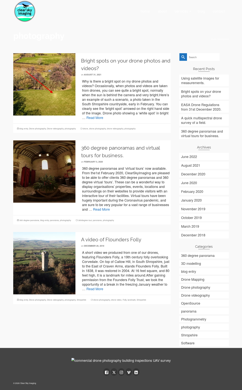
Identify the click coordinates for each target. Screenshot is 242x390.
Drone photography (37, 128)
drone (85, 128)
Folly (124, 300)
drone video (116, 300)
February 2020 (192, 191)
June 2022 (189, 156)
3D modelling (191, 263)
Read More (94, 117)
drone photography (97, 128)
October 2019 (191, 217)
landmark (132, 300)
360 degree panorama (29, 220)
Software (188, 342)
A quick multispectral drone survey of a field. (201, 120)
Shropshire (81, 300)
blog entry (23, 128)
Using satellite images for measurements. (200, 80)
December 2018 (193, 234)
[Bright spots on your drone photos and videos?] (44, 83)
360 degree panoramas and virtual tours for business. (202, 133)
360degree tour (85, 220)
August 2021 (190, 165)
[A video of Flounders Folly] (44, 262)
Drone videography (55, 128)
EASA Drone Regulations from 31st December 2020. (201, 107)
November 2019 (193, 208)
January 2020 (191, 200)
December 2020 (193, 173)
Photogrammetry (193, 319)
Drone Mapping (192, 279)
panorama (54, 220)
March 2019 (190, 226)
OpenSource (190, 303)
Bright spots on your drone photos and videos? (201, 93)
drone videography (115, 128)
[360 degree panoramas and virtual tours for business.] (44, 170)
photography (70, 128)
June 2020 (189, 182)
